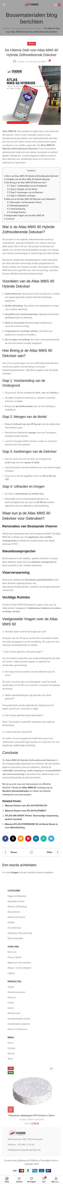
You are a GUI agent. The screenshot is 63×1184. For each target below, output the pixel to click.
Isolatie (11, 922)
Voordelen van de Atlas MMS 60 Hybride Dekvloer (27, 179)
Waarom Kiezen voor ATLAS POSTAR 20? (26, 805)
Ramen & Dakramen (17, 1029)
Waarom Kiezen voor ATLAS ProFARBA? (25, 810)
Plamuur (12, 997)
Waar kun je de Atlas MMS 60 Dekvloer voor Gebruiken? (30, 199)
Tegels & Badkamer (17, 896)
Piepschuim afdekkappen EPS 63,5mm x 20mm (32, 1115)
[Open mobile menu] (4, 5)
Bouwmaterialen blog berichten (27, 28)
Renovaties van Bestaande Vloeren (24, 202)
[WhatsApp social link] (44, 839)
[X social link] (13, 839)
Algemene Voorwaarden (19, 962)
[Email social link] (21, 839)
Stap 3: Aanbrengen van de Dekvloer (25, 192)
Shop (10, 1058)
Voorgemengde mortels (19, 1018)
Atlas (31, 44)
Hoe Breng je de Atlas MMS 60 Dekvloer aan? (25, 182)
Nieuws (11, 1053)
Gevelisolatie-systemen (19, 1024)
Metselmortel (14, 1013)
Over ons (12, 952)
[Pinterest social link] (28, 839)
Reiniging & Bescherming (20, 933)
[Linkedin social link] (36, 839)
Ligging (11, 973)
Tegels (11, 987)
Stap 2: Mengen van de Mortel (22, 189)
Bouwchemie (14, 912)
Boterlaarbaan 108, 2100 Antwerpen (25, 1139)
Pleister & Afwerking (17, 906)
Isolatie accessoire (35, 1119)
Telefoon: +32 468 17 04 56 (21, 1144)
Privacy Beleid (14, 957)
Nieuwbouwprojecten (17, 205)
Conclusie (9, 219)
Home (6, 28)
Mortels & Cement (16, 917)
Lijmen (11, 1008)
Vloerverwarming (16, 209)
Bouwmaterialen (15, 938)
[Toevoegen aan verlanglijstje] (51, 1068)
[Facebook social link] (5, 839)
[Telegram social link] (51, 839)
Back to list (31, 852)
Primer (11, 1002)
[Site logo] (31, 4)
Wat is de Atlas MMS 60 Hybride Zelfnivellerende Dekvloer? (31, 176)
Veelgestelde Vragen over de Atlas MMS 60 (24, 215)
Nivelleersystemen (16, 992)
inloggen (15, 872)
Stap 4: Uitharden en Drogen (21, 196)
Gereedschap (14, 927)
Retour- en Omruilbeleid (19, 968)
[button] (11, 1109)
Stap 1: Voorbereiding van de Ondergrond (27, 186)
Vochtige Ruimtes (16, 212)
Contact (11, 1048)
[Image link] (17, 1133)
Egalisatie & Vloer (16, 901)
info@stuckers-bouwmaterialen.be (24, 1150)
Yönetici (21, 61)
